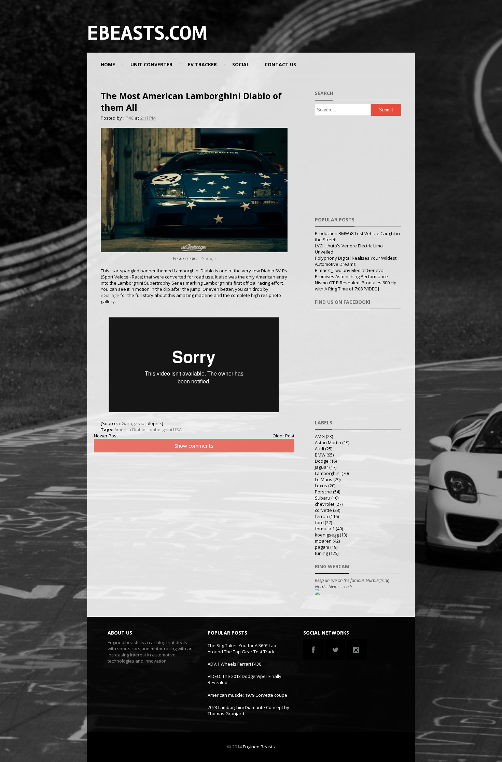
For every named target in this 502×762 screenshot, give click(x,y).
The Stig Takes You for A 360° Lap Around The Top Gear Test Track (242, 648)
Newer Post (106, 436)
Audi (319, 449)
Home (108, 64)
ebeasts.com (147, 33)
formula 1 (325, 529)
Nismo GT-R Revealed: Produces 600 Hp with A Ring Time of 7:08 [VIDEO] (355, 286)
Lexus (321, 485)
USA (177, 429)
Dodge (322, 461)
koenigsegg (327, 535)
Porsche (323, 492)
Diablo (138, 429)
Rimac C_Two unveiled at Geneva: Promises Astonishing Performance (351, 273)
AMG (320, 436)
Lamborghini (159, 429)
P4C (129, 118)
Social (240, 64)
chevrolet (324, 504)
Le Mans (323, 479)
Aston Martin (328, 442)
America (122, 429)
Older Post (283, 436)
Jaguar (321, 467)
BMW (320, 455)
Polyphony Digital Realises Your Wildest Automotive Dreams (355, 261)
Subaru (322, 498)
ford (319, 522)
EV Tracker (202, 64)
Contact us (280, 64)
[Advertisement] (334, 32)
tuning (321, 553)
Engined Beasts (259, 747)
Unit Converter (151, 64)
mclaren (323, 541)
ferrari (321, 516)
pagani (322, 547)
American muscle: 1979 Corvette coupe (247, 695)
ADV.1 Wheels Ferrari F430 (234, 664)
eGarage (207, 258)
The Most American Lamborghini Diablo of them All (191, 101)
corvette (323, 510)
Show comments (194, 445)
